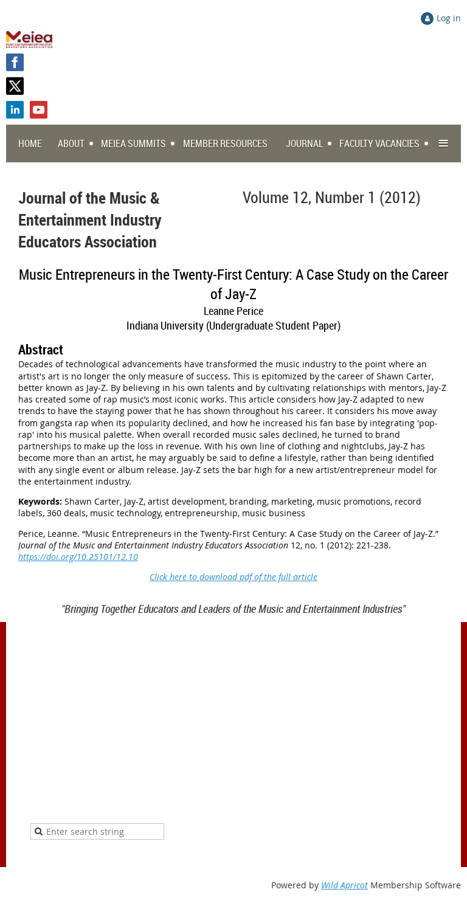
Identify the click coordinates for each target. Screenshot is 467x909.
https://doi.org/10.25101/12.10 (78, 556)
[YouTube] (38, 110)
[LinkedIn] (15, 110)
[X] (15, 86)
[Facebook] (15, 62)
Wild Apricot (344, 885)
